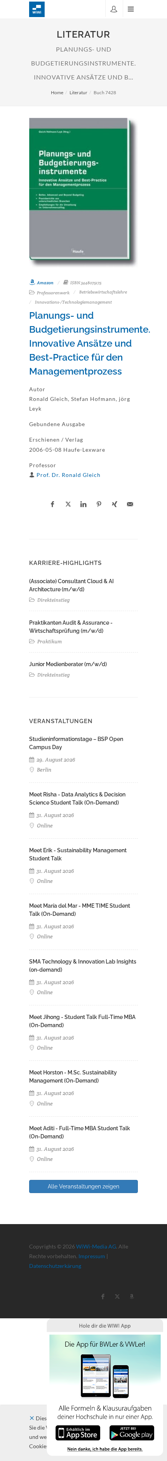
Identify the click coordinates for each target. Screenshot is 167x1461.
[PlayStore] (132, 1432)
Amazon (45, 282)
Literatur (78, 92)
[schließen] (32, 1418)
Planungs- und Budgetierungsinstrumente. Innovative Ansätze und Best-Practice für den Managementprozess (89, 343)
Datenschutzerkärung (55, 1265)
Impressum (91, 1256)
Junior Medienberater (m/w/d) (68, 664)
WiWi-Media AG (96, 1246)
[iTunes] (78, 1432)
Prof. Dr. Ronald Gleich (69, 474)
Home (57, 92)
